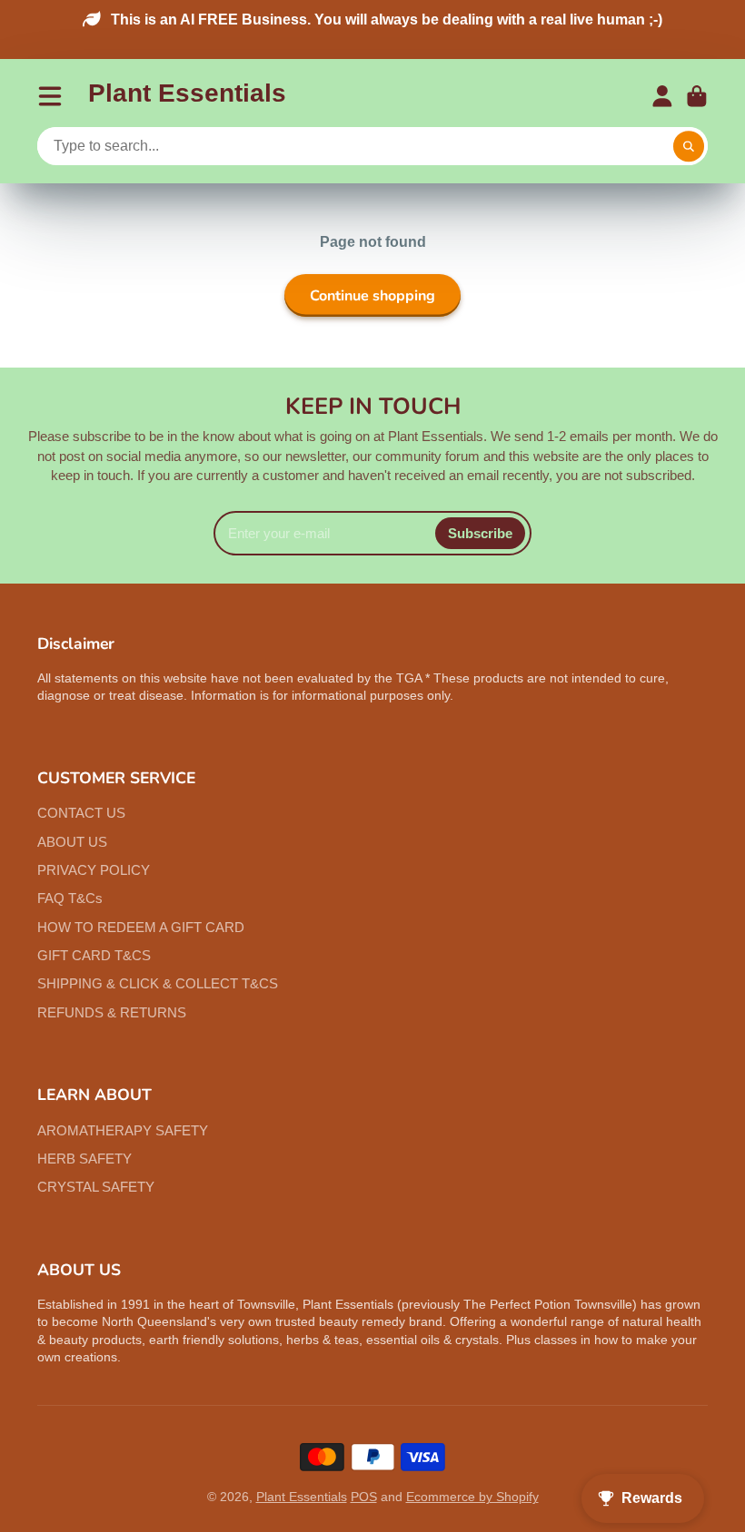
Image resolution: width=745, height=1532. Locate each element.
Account (662, 96)
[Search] (688, 147)
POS (364, 1496)
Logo (187, 96)
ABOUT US (72, 841)
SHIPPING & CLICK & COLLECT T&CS (157, 983)
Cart (697, 96)
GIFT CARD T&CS (94, 955)
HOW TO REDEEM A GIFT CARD (140, 927)
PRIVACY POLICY (93, 870)
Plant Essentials (301, 1496)
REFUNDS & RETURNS (111, 1012)
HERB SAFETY (84, 1158)
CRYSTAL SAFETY (95, 1186)
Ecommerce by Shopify (472, 1496)
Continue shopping (372, 296)
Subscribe (480, 533)
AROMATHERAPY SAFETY (122, 1130)
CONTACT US (81, 812)
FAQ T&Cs (70, 898)
